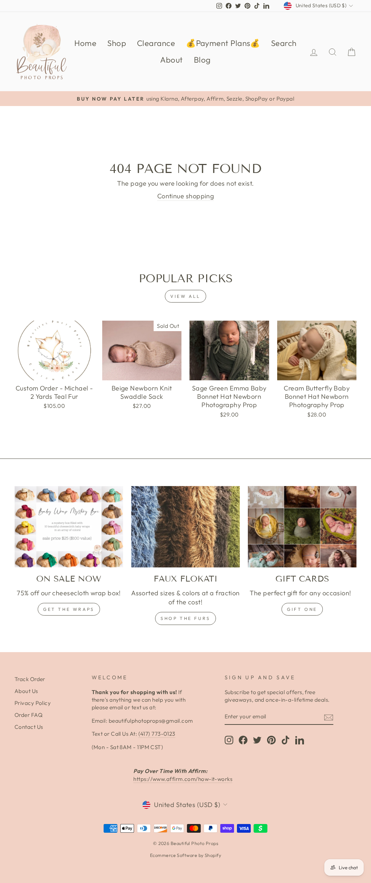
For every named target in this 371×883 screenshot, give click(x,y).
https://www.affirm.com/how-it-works (182, 779)
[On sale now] (68, 526)
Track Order (29, 679)
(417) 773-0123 (156, 733)
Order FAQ (28, 714)
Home (85, 43)
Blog (202, 60)
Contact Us (28, 726)
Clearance (156, 43)
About (171, 60)
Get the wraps (69, 609)
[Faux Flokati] (185, 526)
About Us (26, 691)
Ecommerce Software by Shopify (185, 855)
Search (284, 43)
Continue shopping (185, 196)
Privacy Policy (32, 703)
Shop (116, 43)
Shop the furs (185, 618)
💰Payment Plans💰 (223, 43)
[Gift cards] (302, 526)
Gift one (302, 609)
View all (185, 296)
